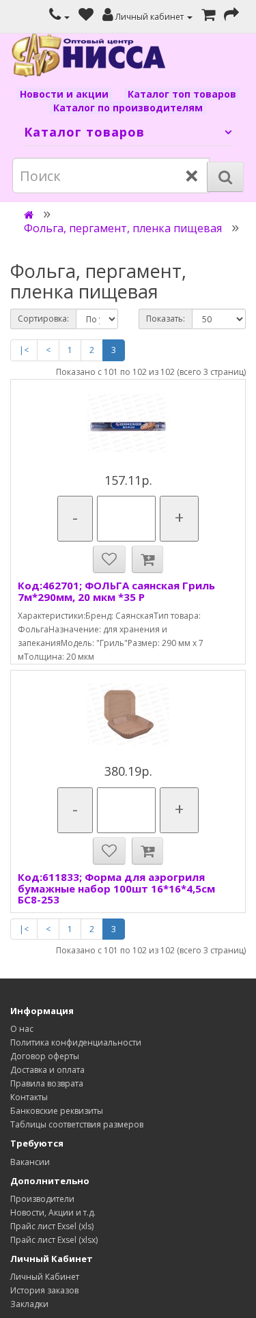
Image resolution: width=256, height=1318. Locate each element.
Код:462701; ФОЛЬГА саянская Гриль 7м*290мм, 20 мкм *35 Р (116, 591)
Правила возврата (46, 1083)
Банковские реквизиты (56, 1111)
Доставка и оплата (47, 1070)
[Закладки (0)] (86, 17)
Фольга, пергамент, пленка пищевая (123, 228)
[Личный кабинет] (59, 17)
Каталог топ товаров (182, 93)
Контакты (29, 1097)
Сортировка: (43, 318)
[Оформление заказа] (231, 17)
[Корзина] (208, 17)
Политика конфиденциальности (75, 1042)
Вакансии (30, 1162)
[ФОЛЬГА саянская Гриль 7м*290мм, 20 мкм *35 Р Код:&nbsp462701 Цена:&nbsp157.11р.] (128, 423)
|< (24, 350)
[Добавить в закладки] (109, 559)
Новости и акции (64, 93)
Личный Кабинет (44, 1276)
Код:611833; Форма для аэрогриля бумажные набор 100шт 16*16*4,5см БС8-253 (116, 888)
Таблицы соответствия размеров (76, 1124)
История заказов (44, 1290)
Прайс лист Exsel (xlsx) (54, 1240)
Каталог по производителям (128, 107)
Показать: (165, 318)
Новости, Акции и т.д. (53, 1212)
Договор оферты (44, 1056)
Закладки (29, 1304)
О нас (21, 1029)
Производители (42, 1199)
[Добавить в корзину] (147, 559)
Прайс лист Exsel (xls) (52, 1226)
